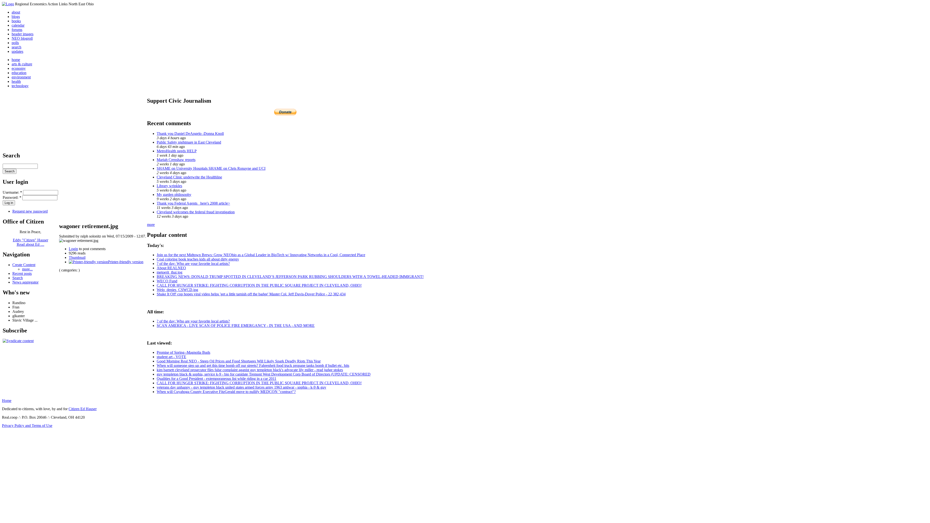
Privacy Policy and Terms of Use (27, 425)
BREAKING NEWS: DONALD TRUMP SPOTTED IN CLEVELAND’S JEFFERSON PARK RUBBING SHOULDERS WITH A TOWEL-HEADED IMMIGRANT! (290, 277)
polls (15, 43)
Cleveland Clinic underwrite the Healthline (189, 177)
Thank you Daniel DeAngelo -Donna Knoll (190, 133)
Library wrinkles (169, 186)
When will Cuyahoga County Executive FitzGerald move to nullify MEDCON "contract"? (226, 392)
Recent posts (22, 273)
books (16, 21)
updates (17, 51)
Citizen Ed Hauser (83, 409)
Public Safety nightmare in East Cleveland (189, 142)
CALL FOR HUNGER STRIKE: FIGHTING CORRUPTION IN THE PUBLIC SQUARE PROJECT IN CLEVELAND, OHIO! (259, 285)
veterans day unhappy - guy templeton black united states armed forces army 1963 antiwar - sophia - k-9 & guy (241, 387)
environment (21, 77)
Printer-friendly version (125, 262)
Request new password (30, 211)
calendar (18, 25)
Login (73, 249)
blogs (16, 17)
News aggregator (25, 282)
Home (6, 401)
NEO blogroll (22, 38)
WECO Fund (167, 281)
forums (17, 30)
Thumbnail (77, 257)
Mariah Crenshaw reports (176, 160)
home (16, 60)
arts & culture (22, 64)
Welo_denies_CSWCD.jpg (177, 290)
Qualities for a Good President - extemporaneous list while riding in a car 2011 (216, 379)
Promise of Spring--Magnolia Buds (183, 352)
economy (19, 68)
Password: (12, 197)
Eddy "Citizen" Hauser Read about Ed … (30, 242)
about (16, 12)
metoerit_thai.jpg (169, 272)
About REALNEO (171, 268)
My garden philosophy (174, 194)
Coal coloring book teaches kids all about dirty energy (198, 259)
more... (27, 269)
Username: (12, 192)
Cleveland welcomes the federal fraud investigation (196, 212)
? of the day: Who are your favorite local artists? (193, 264)
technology (20, 86)
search (16, 47)
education (19, 73)
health (16, 81)
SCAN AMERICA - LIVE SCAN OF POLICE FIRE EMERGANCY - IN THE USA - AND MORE (236, 325)
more (151, 225)
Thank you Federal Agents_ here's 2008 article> (193, 203)
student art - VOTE (171, 357)
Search (17, 278)
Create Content (23, 265)
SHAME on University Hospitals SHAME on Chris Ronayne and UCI (211, 168)
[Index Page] (8, 4)
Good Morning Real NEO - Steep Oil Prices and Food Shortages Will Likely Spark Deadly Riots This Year (239, 361)
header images (22, 34)
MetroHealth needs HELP (177, 151)
